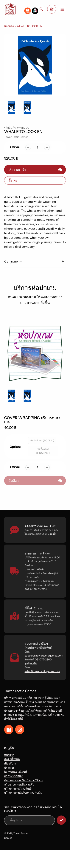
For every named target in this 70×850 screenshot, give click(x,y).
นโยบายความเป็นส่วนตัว (19, 784)
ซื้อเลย (13, 180)
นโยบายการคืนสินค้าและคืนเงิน (23, 793)
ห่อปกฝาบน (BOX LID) (42, 440)
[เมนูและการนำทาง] (62, 9)
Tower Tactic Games (16, 137)
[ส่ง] (61, 820)
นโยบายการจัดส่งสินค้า (18, 789)
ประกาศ (9, 767)
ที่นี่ (55, 534)
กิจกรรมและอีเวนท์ (15, 772)
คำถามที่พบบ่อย (13, 776)
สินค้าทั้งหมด (12, 759)
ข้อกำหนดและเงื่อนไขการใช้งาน (23, 780)
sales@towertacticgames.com (42, 671)
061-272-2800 (43, 659)
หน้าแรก (9, 26)
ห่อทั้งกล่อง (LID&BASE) (43, 451)
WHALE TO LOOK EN (29, 26)
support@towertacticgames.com (44, 655)
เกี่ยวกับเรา (10, 763)
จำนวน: (15, 147)
